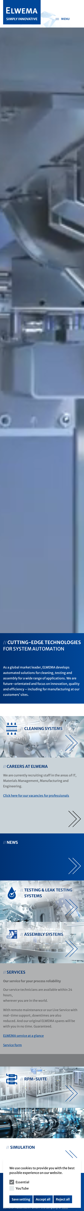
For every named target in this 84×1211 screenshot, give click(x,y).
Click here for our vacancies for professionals (36, 796)
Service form (12, 1045)
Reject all (63, 1199)
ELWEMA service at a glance (23, 1036)
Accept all (43, 1199)
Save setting (21, 1199)
